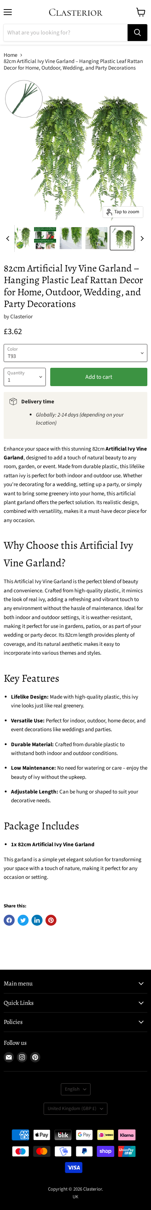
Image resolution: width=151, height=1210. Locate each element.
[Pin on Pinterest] (50, 920)
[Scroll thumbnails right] (141, 238)
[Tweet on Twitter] (23, 920)
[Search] (137, 32)
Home (10, 55)
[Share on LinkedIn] (37, 920)
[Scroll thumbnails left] (9, 238)
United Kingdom (72, 1108)
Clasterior (21, 317)
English (72, 1089)
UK (75, 1197)
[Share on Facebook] (9, 920)
